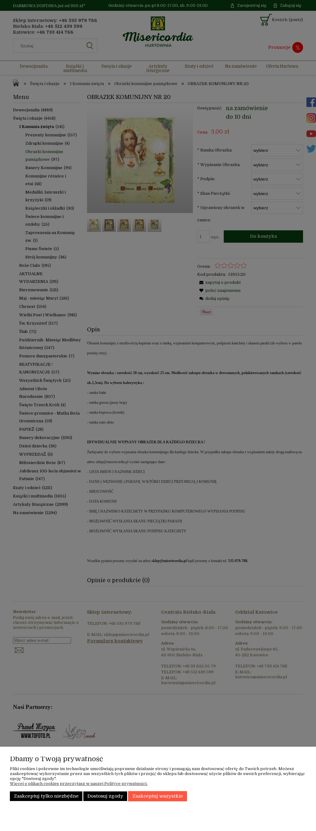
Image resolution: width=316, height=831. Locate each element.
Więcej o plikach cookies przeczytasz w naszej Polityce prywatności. (79, 783)
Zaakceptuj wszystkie (157, 796)
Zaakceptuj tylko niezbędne (46, 796)
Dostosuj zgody (105, 796)
